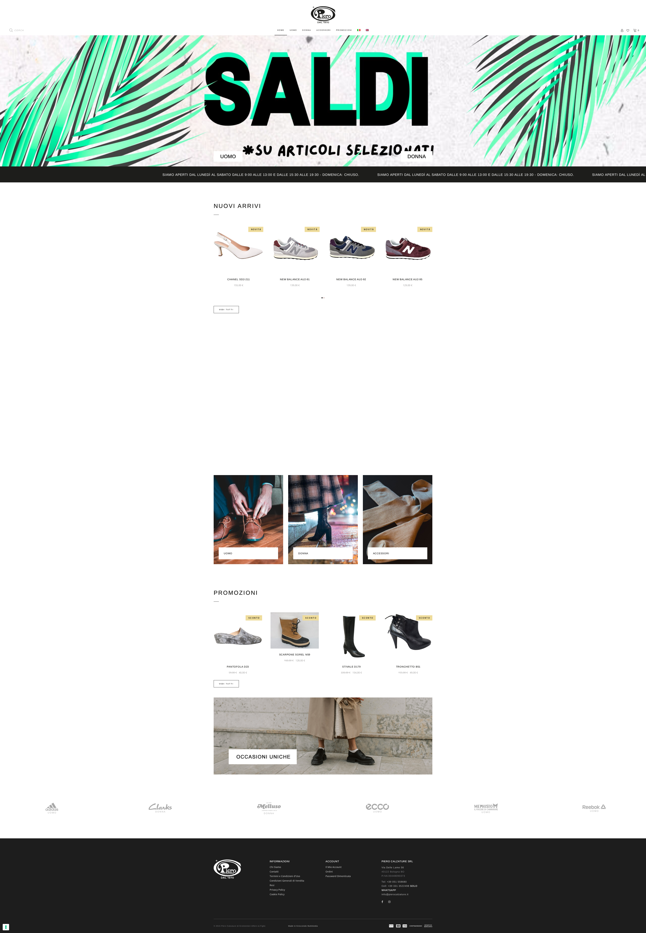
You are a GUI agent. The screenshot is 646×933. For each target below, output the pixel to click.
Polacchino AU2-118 (407, 279)
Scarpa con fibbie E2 (351, 666)
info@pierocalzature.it (395, 894)
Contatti (274, 871)
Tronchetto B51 (294, 666)
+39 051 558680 (397, 881)
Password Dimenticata (338, 876)
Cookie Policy (277, 894)
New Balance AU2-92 (238, 279)
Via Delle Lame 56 (393, 867)
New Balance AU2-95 (295, 279)
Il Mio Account (334, 867)
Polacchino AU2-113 (351, 279)
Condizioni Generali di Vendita (287, 880)
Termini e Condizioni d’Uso (285, 876)
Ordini (329, 871)
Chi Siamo (275, 867)
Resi (272, 885)
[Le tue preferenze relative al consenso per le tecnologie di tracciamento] (6, 927)
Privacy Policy (277, 889)
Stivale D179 (238, 666)
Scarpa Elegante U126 (408, 666)
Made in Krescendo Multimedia (303, 926)
